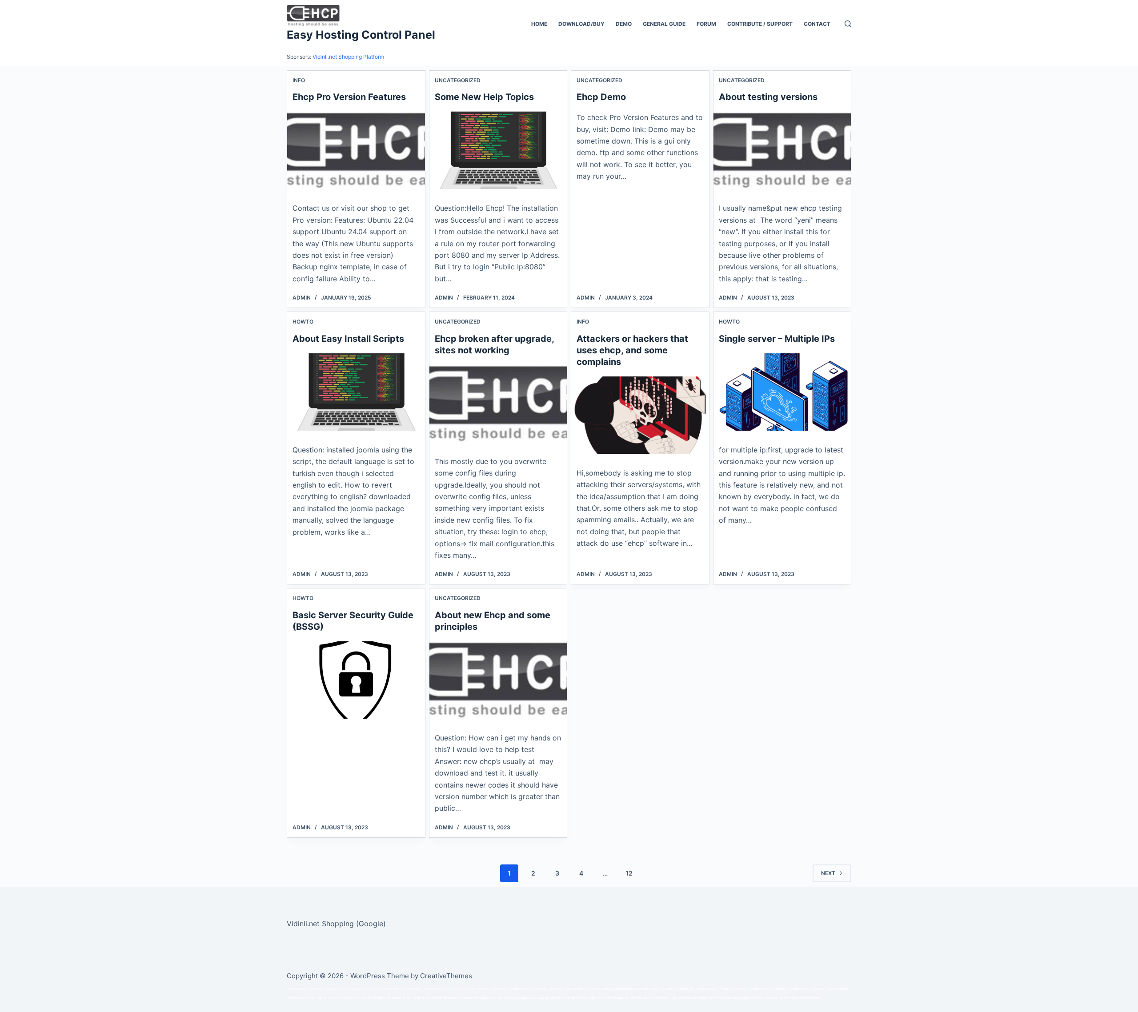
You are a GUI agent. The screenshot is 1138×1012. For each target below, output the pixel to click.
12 (629, 873)
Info (299, 80)
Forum (706, 23)
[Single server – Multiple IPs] (782, 392)
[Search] (848, 23)
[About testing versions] (782, 150)
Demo (624, 23)
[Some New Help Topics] (498, 150)
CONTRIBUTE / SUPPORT (760, 23)
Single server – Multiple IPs (777, 338)
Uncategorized (458, 80)
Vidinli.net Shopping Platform (348, 56)
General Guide (664, 23)
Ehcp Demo (601, 97)
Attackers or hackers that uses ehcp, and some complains (632, 350)
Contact (817, 23)
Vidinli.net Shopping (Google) (336, 923)
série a (607, 989)
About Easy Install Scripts (348, 338)
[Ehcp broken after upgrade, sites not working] (498, 403)
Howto (303, 321)
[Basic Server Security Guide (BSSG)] (356, 680)
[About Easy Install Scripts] (356, 392)
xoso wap (536, 998)
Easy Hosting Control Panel (361, 34)
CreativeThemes (446, 976)
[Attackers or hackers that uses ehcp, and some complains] (640, 415)
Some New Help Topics (484, 97)
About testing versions (768, 97)
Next (828, 873)
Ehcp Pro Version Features (349, 97)
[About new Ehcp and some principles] (498, 680)
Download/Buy (581, 23)
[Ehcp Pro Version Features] (356, 150)
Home (539, 23)
